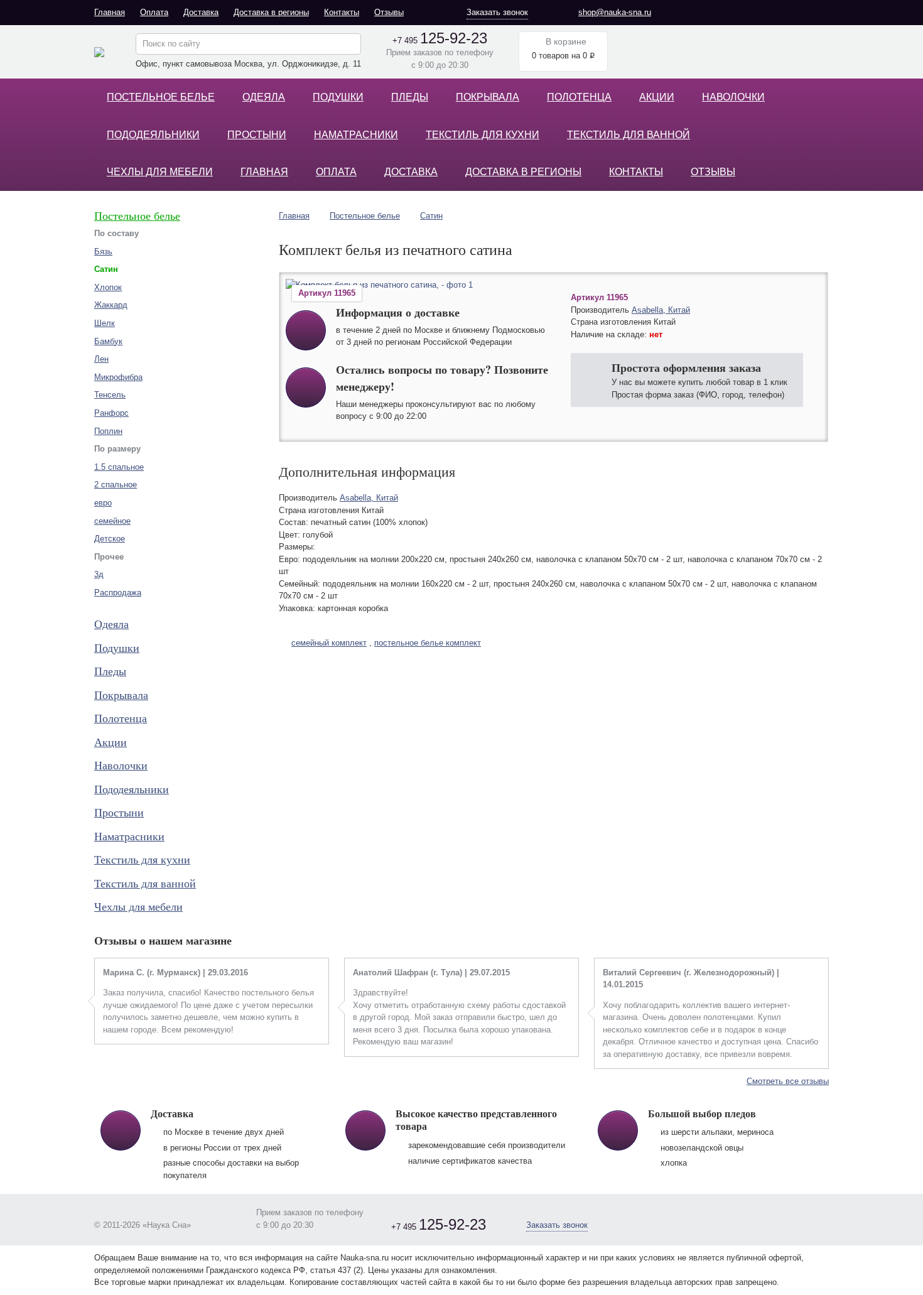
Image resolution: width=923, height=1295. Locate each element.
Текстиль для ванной (628, 134)
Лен (101, 359)
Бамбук (108, 341)
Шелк (104, 323)
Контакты (341, 12)
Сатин (431, 215)
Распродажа (117, 592)
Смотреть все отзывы (788, 1081)
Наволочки (733, 97)
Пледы (409, 97)
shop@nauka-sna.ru (614, 12)
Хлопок (108, 287)
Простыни (256, 134)
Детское (109, 538)
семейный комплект (329, 643)
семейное (112, 521)
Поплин (108, 431)
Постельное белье (161, 97)
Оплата (154, 12)
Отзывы (389, 12)
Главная (109, 12)
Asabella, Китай (661, 310)
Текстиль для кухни (482, 134)
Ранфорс (111, 413)
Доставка (201, 12)
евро (103, 502)
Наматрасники (356, 134)
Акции (656, 97)
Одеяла (263, 97)
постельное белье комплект (427, 643)
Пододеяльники (153, 134)
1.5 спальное (119, 467)
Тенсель (110, 394)
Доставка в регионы (271, 12)
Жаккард (110, 305)
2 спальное (115, 484)
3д (99, 574)
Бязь (103, 251)
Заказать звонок (497, 12)
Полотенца (579, 97)
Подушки (338, 97)
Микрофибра (118, 377)
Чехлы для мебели (160, 171)
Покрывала (487, 97)
